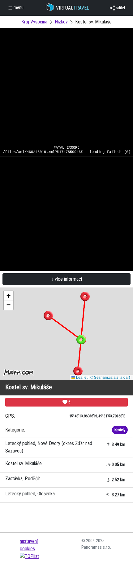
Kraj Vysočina (34, 22)
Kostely (119, 430)
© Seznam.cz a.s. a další (110, 377)
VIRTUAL (72, 8)
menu (18, 7)
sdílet (120, 7)
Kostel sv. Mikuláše (65, 464)
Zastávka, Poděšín (65, 479)
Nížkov (61, 22)
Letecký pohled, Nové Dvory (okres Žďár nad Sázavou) (65, 447)
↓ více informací (66, 279)
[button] (85, 296)
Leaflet (81, 377)
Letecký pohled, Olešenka (65, 494)
